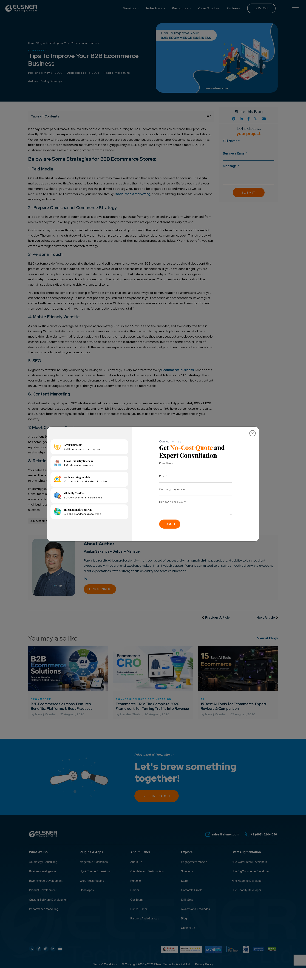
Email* (163, 476)
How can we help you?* (172, 501)
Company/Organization (172, 489)
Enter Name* (166, 463)
